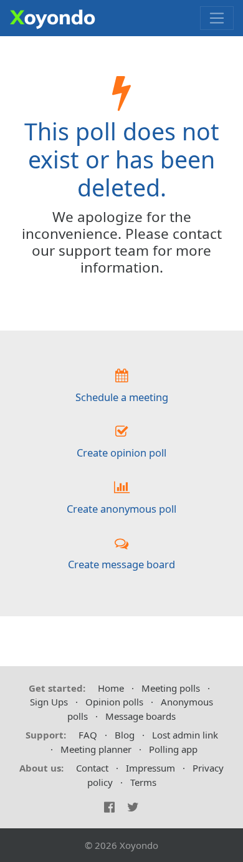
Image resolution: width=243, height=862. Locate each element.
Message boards (140, 716)
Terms (143, 782)
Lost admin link (185, 735)
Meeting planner (95, 749)
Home (111, 688)
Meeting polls (170, 688)
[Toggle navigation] (217, 18)
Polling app (173, 749)
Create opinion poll (121, 452)
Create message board (121, 564)
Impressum (150, 768)
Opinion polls (114, 701)
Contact (92, 768)
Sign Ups (49, 701)
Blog (125, 735)
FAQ (88, 735)
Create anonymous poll (121, 508)
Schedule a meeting (121, 397)
